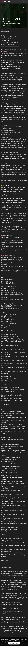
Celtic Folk (19, 23)
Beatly (7, 1)
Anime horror (12, 23)
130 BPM (5, 23)
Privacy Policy (19, 641)
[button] (23, 1)
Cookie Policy (8, 641)
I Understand (14, 643)
